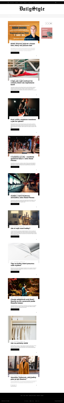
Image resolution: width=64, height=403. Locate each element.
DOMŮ (21, 395)
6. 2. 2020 (12, 226)
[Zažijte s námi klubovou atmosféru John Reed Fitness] (23, 184)
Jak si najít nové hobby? (20, 228)
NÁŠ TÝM (27, 395)
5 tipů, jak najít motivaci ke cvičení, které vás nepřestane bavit (22, 83)
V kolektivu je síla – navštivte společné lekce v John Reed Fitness (22, 158)
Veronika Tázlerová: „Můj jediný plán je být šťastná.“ (23, 378)
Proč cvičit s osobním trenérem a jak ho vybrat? (23, 120)
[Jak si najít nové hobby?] (23, 219)
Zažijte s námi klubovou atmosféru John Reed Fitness (22, 197)
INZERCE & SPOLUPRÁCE (32, 395)
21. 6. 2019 (12, 341)
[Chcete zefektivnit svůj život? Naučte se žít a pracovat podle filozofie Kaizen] (23, 288)
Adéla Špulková (16, 79)
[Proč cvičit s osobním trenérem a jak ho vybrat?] (23, 108)
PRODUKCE (38, 395)
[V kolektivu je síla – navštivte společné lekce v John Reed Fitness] (23, 146)
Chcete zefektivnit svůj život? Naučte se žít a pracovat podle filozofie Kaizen (23, 301)
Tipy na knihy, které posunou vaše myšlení (22, 264)
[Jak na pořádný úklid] (22, 329)
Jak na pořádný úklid (19, 343)
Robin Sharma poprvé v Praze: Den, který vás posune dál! (23, 44)
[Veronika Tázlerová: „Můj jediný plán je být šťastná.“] (23, 366)
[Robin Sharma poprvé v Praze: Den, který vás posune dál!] (23, 32)
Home (9, 15)
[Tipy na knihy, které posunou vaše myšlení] (23, 253)
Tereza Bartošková (16, 341)
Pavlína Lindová (16, 226)
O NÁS (24, 395)
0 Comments (20, 79)
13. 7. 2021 (12, 79)
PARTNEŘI (42, 395)
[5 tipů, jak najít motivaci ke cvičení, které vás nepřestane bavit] (23, 70)
